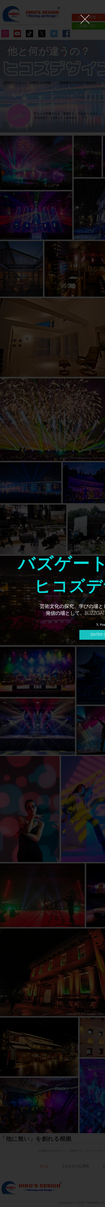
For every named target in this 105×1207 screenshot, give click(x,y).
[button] (85, 19)
